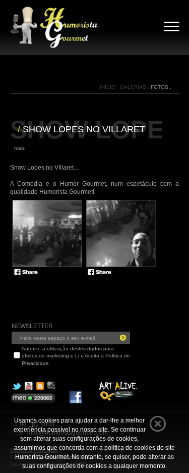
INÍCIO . (110, 87)
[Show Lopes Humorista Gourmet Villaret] (47, 234)
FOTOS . (161, 87)
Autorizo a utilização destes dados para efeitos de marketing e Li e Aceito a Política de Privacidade (76, 356)
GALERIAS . (135, 87)
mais (19, 148)
